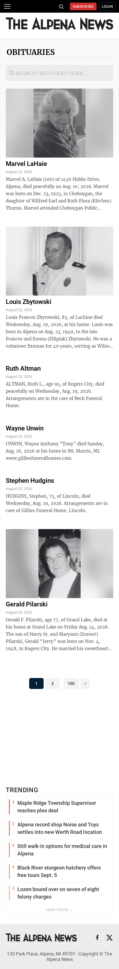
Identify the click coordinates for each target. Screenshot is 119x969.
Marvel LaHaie (26, 163)
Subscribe (83, 7)
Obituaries (31, 52)
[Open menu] (7, 6)
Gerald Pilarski (27, 604)
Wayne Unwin (25, 428)
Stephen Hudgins (30, 480)
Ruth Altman (23, 368)
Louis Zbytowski (28, 301)
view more (57, 909)
